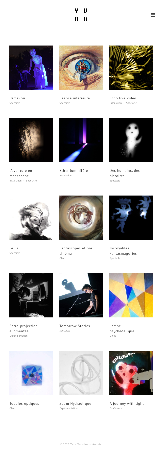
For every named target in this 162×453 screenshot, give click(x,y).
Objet (62, 258)
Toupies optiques (24, 403)
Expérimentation (18, 335)
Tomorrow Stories (74, 326)
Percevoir (17, 98)
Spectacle (14, 103)
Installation (116, 103)
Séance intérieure (74, 98)
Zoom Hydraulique (75, 403)
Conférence (116, 408)
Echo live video (123, 98)
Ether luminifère (73, 170)
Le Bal (14, 248)
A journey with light (127, 403)
